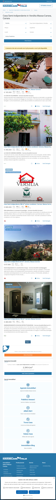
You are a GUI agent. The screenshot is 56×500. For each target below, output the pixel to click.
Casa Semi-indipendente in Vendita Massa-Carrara (19, 10)
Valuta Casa (32, 474)
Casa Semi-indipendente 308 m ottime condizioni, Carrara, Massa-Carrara (28, 204)
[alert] (28, 488)
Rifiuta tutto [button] (34, 492)
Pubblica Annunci (46, 5)
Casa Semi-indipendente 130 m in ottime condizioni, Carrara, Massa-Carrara (29, 147)
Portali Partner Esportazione (20, 475)
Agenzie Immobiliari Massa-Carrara (34, 466)
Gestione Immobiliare (21, 468)
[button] (3, 487)
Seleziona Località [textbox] (9, 12)
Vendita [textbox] (7, 23)
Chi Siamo (5, 469)
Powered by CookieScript (28, 498)
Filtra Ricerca (28, 40)
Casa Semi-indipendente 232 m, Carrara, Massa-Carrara (22, 89)
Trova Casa (32, 472)
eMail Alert (32, 470)
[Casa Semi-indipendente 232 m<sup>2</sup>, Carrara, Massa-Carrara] (28, 70)
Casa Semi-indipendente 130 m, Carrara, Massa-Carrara (22, 319)
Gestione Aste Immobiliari (20, 471)
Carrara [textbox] (35, 10)
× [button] (54, 478)
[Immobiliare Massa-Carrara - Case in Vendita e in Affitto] (15, 5)
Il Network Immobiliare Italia (7, 472)
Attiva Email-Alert (28, 355)
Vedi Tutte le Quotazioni (28, 373)
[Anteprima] (31, 106)
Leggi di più (50, 484)
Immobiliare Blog (46, 466)
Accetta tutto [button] (22, 492)
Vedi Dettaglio (46, 106)
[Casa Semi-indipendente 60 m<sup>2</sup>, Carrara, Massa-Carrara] (28, 243)
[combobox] (36, 10)
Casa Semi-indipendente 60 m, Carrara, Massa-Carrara (22, 262)
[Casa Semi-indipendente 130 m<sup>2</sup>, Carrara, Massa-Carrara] (28, 300)
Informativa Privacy (7, 476)
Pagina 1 (28, 342)
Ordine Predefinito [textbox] (10, 36)
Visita (38, 106)
